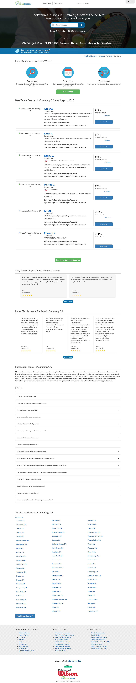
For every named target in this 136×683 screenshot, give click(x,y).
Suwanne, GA (92, 587)
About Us (22, 637)
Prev (65, 301)
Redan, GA (91, 544)
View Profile (103, 122)
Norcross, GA (92, 524)
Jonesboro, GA (57, 560)
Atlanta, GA (19, 517)
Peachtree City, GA (94, 532)
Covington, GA (21, 572)
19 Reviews (107, 162)
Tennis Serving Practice (99, 637)
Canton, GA (20, 552)
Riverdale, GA (92, 548)
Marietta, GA (56, 591)
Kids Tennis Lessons (61, 639)
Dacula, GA (19, 576)
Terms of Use (23, 646)
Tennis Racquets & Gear (99, 648)
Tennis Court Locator (98, 633)
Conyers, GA (20, 568)
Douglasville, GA (21, 588)
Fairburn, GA (56, 520)
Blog (20, 642)
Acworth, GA (20, 521)
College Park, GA (21, 564)
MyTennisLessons (90, 56)
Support (21, 639)
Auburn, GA (20, 532)
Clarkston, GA (20, 560)
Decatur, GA (20, 580)
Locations (102, 56)
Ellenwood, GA (21, 607)
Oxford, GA (91, 528)
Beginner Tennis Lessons (63, 637)
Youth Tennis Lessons (62, 642)
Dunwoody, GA (21, 600)
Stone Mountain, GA (94, 575)
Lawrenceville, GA (58, 568)
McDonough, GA (57, 595)
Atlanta (109, 56)
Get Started (68, 92)
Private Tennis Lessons (62, 633)
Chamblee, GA (21, 556)
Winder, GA (91, 607)
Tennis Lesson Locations (63, 648)
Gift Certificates (24, 633)
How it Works (47, 3)
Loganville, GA (56, 583)
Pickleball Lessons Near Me (100, 642)
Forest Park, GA (57, 528)
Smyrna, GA (91, 564)
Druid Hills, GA (21, 592)
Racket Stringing (96, 644)
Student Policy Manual (26, 651)
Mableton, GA (56, 587)
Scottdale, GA (92, 560)
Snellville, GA (92, 568)
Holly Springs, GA (57, 548)
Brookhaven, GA (21, 544)
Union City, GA (92, 599)
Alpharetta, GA (21, 524)
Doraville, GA (20, 584)
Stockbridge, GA (93, 571)
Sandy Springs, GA (93, 556)
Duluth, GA (20, 596)
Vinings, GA (91, 603)
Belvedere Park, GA (22, 540)
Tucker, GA (91, 591)
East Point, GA (21, 603)
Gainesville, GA (57, 536)
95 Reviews (107, 191)
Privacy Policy (23, 648)
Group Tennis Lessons (98, 639)
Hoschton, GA (56, 552)
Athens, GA (20, 528)
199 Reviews (107, 218)
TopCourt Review (61, 651)
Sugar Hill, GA (92, 579)
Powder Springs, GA (94, 540)
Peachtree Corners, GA (95, 536)
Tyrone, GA (91, 595)
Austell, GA (20, 536)
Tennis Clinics (95, 635)
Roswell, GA (92, 552)
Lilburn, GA (55, 571)
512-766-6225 (74, 661)
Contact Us (22, 644)
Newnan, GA (92, 520)
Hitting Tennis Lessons (62, 646)
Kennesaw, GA (57, 564)
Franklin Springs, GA (58, 532)
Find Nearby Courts (24, 616)
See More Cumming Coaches (68, 260)
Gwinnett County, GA (59, 544)
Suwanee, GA (92, 583)
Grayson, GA (56, 540)
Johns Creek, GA (57, 556)
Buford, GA (19, 548)
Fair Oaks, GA (56, 524)
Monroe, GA (56, 611)
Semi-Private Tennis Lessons (64, 635)
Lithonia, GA (56, 579)
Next (70, 301)
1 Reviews (107, 115)
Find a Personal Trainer (99, 646)
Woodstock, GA (93, 611)
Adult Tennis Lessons (62, 644)
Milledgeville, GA (57, 603)
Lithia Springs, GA (57, 575)
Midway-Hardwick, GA (59, 599)
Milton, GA (55, 607)
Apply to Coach (58, 3)
